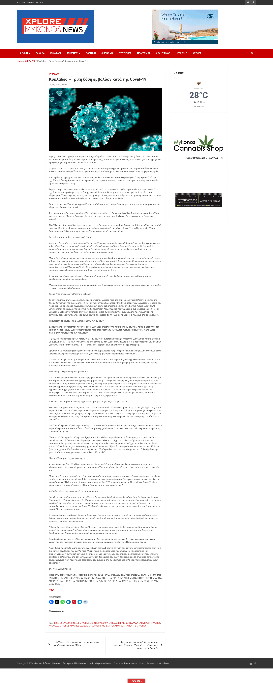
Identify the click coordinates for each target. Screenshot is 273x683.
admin (64, 85)
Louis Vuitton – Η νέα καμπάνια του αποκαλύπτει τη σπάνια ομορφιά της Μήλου (76, 644)
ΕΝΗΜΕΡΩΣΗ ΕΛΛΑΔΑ (128, 623)
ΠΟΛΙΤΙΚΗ (91, 53)
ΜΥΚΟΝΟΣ (72, 53)
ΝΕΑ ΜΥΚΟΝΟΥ (118, 626)
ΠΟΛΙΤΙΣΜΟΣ (143, 53)
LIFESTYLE (181, 53)
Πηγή (51, 589)
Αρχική (24, 53)
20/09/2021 (54, 85)
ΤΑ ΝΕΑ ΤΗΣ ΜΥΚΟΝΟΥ (135, 626)
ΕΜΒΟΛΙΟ (113, 623)
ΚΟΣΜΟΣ (197, 53)
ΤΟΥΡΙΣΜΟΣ (125, 53)
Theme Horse (130, 663)
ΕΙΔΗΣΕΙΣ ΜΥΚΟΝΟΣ (80, 623)
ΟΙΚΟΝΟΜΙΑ (107, 53)
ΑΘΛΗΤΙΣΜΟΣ (163, 53)
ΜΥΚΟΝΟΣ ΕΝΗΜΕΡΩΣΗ (99, 626)
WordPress (164, 663)
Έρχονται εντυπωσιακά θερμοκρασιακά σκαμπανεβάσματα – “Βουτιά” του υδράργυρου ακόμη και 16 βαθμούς (136, 645)
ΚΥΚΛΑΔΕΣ (55, 53)
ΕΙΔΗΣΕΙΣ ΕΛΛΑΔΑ (62, 623)
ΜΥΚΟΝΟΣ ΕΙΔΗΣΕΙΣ (79, 626)
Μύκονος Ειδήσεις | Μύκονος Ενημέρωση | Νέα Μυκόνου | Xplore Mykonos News (72, 663)
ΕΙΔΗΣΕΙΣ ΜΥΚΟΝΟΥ (99, 623)
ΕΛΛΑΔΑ (40, 53)
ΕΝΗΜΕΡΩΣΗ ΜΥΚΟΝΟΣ (149, 623)
